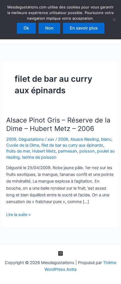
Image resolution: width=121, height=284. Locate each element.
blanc (106, 139)
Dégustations (31, 139)
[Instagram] (60, 253)
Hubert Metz (44, 151)
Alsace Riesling (84, 139)
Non (49, 28)
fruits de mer (18, 151)
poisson (87, 151)
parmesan (67, 151)
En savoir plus (84, 28)
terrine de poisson (39, 157)
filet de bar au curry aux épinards (72, 145)
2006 (63, 139)
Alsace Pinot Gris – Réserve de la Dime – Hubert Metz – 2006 (58, 124)
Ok (26, 28)
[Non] (114, 19)
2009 (11, 139)
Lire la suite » (18, 215)
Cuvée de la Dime (22, 145)
